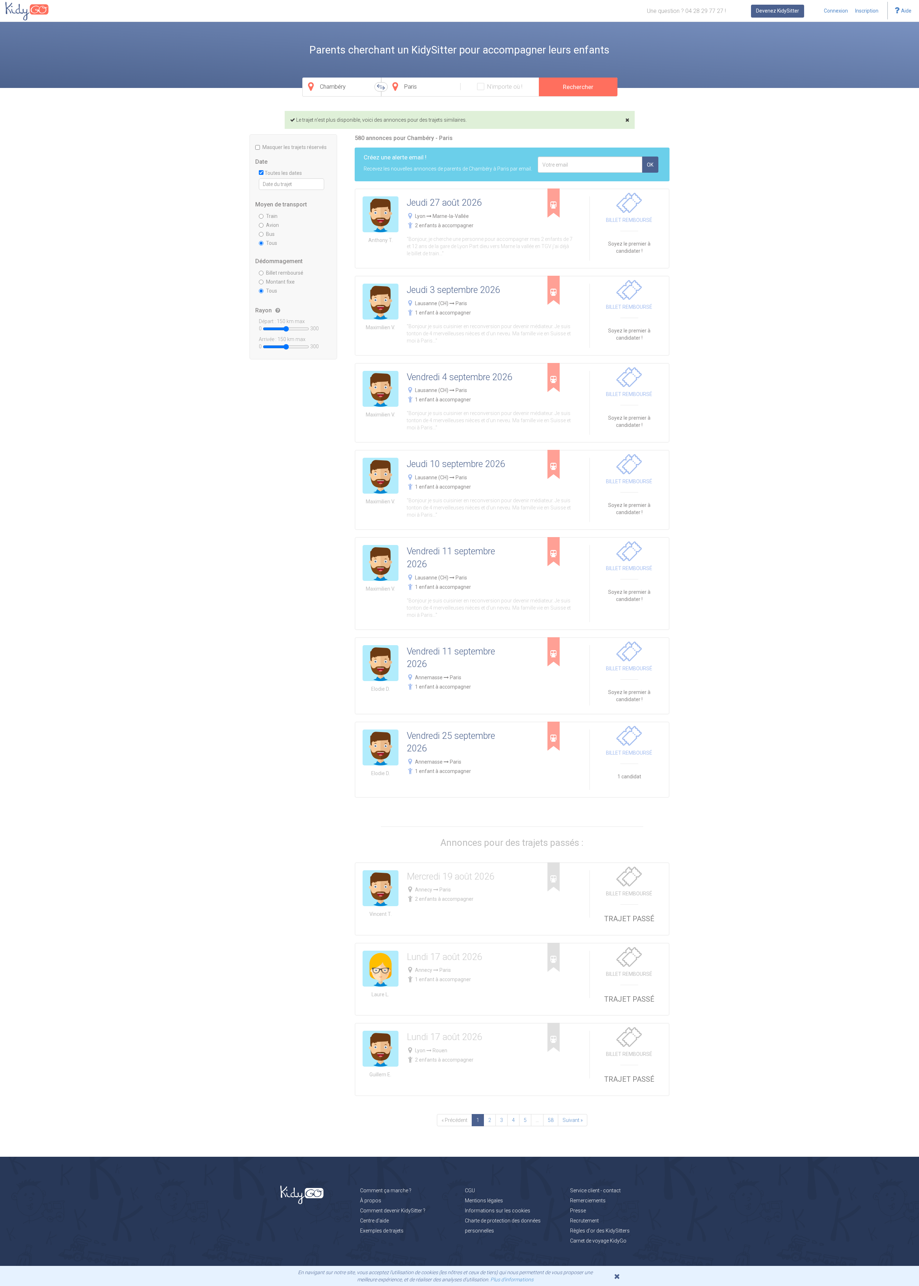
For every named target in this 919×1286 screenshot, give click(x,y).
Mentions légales (484, 1200)
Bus (270, 234)
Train (271, 216)
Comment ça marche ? (385, 1190)
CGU (470, 1190)
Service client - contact (595, 1190)
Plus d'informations (511, 1279)
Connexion (836, 11)
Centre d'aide (374, 1221)
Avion (272, 225)
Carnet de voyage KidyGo (598, 1241)
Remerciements (588, 1200)
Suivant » (573, 1120)
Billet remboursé (284, 273)
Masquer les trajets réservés (294, 147)
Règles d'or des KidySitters (600, 1231)
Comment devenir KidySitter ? (392, 1210)
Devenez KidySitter (777, 11)
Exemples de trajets (381, 1231)
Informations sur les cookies (497, 1210)
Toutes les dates (282, 173)
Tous (271, 243)
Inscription (866, 11)
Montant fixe (280, 282)
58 (551, 1120)
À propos (370, 1200)
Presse (578, 1210)
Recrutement (584, 1221)
